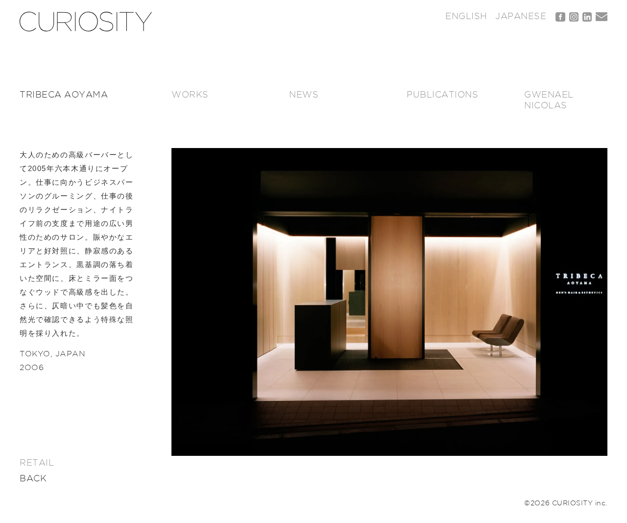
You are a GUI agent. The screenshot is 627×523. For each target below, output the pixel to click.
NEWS (303, 95)
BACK (33, 478)
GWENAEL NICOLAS (549, 100)
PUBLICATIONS (442, 95)
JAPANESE (520, 16)
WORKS (190, 95)
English (466, 16)
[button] (389, 302)
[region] (389, 302)
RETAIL (37, 463)
